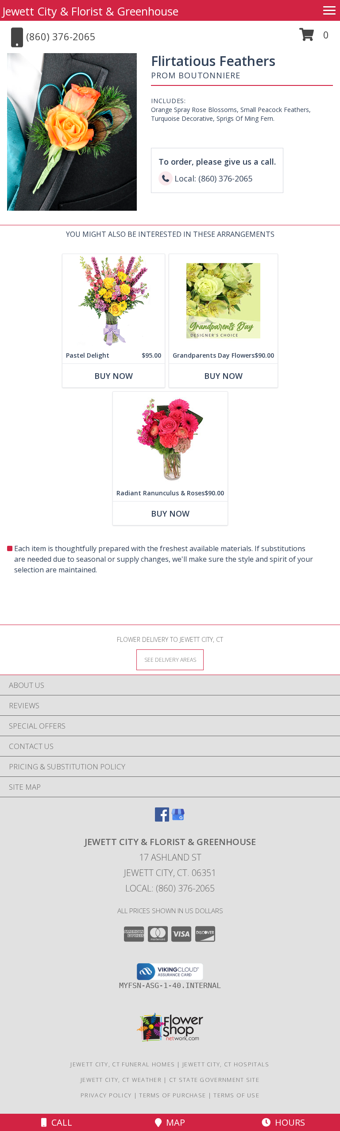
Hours (287, 1122)
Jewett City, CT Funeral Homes (122, 1064)
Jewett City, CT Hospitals (226, 1064)
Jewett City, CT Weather (121, 1080)
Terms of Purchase (172, 1095)
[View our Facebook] (162, 819)
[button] (314, 38)
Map (173, 1122)
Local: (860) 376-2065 (170, 888)
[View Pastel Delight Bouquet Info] (113, 300)
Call (59, 1122)
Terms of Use (236, 1095)
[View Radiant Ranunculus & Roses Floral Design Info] (170, 438)
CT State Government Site (214, 1080)
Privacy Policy (106, 1095)
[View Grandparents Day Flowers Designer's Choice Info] (223, 300)
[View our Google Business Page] (178, 819)
